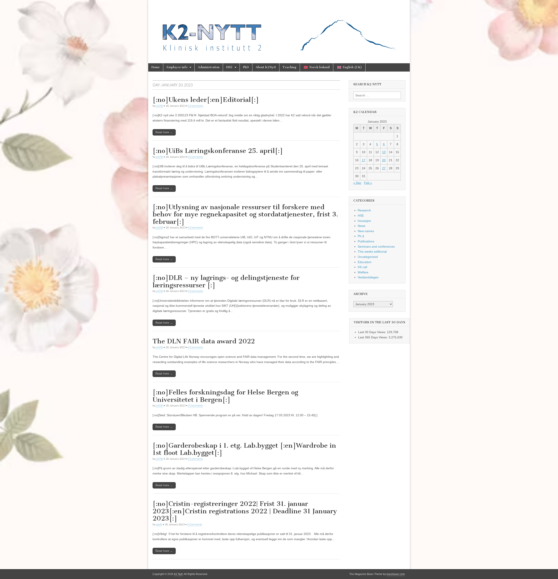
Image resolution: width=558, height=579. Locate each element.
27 (384, 168)
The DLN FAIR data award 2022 (204, 341)
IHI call (362, 267)
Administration (208, 67)
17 (363, 160)
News (361, 226)
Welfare (363, 272)
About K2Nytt (266, 67)
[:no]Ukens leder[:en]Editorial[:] (206, 100)
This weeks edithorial (372, 251)
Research (364, 210)
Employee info (177, 67)
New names (366, 231)
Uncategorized (368, 257)
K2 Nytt (178, 574)
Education (364, 262)
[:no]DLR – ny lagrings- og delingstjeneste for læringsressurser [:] (226, 281)
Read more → (164, 132)
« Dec (357, 183)
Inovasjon (364, 221)
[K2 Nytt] (279, 28)
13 (384, 152)
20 (384, 160)
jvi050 (159, 105)
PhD (246, 67)
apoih (159, 524)
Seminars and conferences (376, 246)
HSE (229, 67)
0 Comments (195, 105)
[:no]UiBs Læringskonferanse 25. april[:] (218, 151)
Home (155, 67)
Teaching (289, 67)
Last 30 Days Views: (372, 332)
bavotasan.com (396, 574)
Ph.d (361, 236)
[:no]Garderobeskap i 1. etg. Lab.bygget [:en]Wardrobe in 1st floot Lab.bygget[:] (244, 449)
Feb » (368, 183)
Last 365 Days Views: (373, 337)
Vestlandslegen (368, 277)
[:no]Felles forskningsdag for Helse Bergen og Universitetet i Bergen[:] (225, 396)
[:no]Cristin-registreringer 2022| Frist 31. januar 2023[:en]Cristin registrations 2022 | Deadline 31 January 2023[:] (245, 511)
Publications (366, 241)
